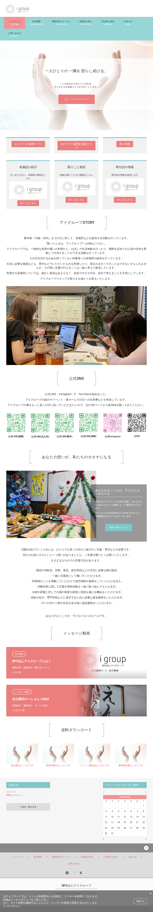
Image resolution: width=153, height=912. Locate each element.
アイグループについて (79, 99)
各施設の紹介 (85, 22)
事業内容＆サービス (61, 22)
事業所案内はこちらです (58, 765)
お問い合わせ (14, 34)
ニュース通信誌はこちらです (94, 765)
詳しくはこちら (28, 203)
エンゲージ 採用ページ (28, 144)
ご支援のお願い (108, 22)
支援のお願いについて (118, 527)
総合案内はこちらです (22, 765)
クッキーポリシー (11, 906)
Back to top (76, 847)
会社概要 (36, 22)
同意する (140, 901)
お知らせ (128, 22)
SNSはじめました (14, 795)
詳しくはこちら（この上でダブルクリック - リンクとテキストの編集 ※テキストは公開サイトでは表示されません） (76, 663)
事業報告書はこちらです (130, 765)
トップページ (14, 22)
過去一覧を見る (29, 807)
